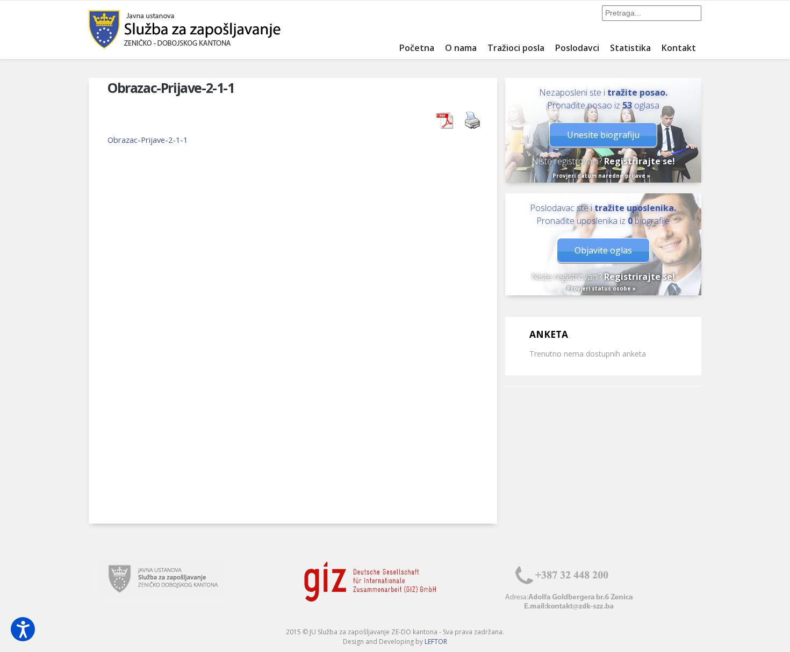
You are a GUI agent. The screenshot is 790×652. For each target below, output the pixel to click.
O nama (461, 48)
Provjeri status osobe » (601, 288)
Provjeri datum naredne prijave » (601, 175)
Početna (416, 48)
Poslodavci (577, 48)
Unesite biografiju (603, 135)
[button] (23, 629)
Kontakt (679, 48)
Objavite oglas (603, 250)
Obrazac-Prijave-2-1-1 (147, 139)
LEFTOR (436, 641)
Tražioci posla (515, 48)
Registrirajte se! (639, 161)
